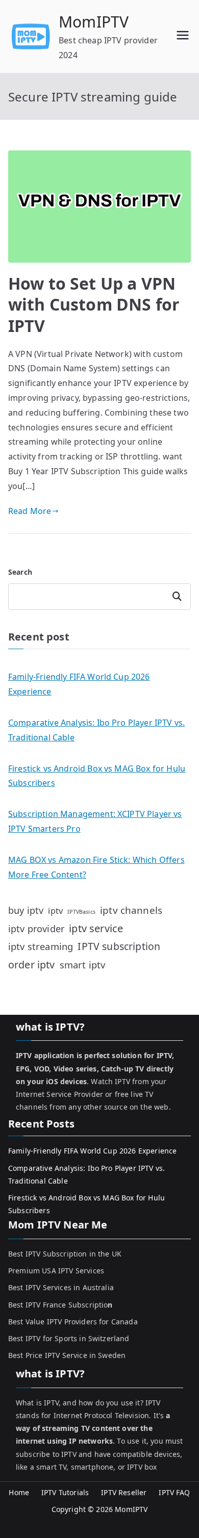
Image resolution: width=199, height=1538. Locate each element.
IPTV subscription (119, 946)
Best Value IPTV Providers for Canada (73, 1321)
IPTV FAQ (174, 1492)
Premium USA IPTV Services (56, 1270)
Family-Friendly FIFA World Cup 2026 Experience (79, 684)
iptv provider (36, 928)
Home (19, 1492)
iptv (55, 910)
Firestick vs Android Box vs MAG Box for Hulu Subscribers (96, 776)
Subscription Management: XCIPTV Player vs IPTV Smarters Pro (95, 821)
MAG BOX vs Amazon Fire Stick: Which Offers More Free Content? (96, 867)
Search (20, 572)
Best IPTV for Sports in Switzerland (69, 1338)
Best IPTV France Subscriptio (60, 1305)
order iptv (31, 964)
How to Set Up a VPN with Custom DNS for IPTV (94, 304)
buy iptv (25, 910)
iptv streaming (40, 946)
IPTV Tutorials (65, 1492)
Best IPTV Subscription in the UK (64, 1254)
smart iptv (83, 964)
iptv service (96, 928)
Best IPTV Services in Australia (61, 1287)
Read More (29, 511)
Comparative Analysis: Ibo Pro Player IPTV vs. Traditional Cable (96, 730)
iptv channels (131, 910)
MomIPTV (94, 21)
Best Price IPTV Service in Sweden (67, 1355)
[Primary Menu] (183, 36)
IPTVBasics (81, 911)
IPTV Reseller (123, 1492)
